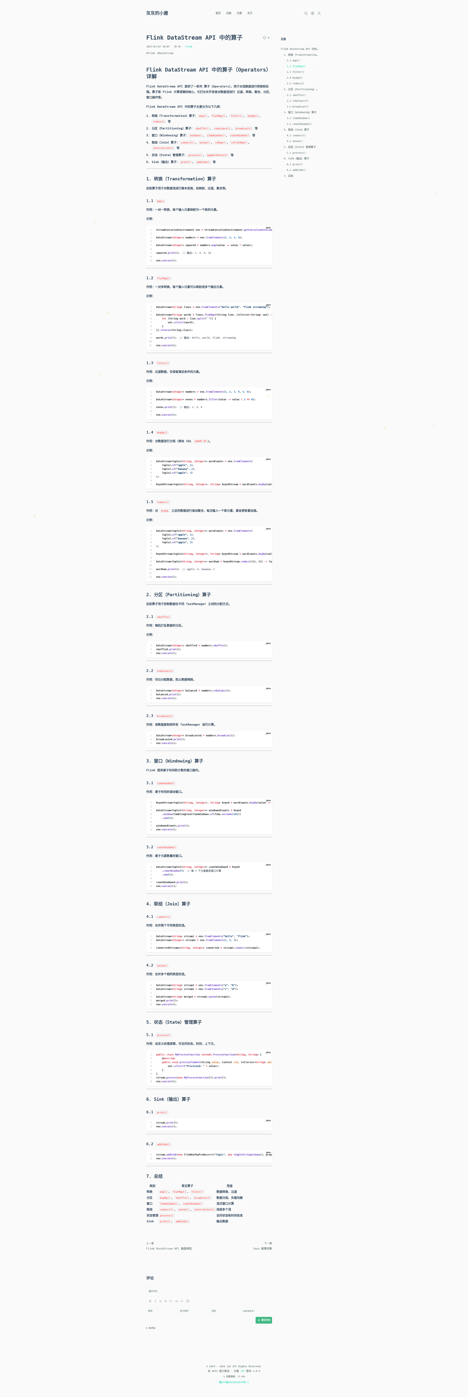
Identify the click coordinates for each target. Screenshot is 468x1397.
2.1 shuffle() (296, 95)
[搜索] (306, 13)
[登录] (319, 13)
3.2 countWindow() (299, 123)
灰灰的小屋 (157, 13)
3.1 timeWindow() (298, 118)
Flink (188, 46)
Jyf (242, 1370)
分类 (239, 13)
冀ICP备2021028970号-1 (234, 1382)
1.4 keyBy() (295, 77)
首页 (218, 13)
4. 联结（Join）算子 (296, 129)
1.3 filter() (295, 71)
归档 (228, 13)
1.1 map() (293, 60)
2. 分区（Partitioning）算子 (301, 89)
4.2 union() (295, 141)
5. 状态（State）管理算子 (300, 146)
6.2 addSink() (296, 169)
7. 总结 (288, 175)
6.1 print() (295, 164)
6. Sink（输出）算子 (296, 158)
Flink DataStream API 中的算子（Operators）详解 (300, 48)
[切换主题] (312, 13)
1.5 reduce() (295, 83)
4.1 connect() (296, 135)
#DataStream (165, 53)
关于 (249, 13)
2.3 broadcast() (298, 106)
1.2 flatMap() (296, 66)
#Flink (150, 53)
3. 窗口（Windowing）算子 (300, 112)
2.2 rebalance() (298, 100)
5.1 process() (296, 152)
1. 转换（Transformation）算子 (301, 54)
